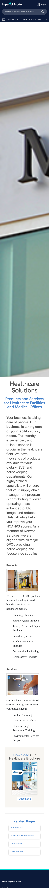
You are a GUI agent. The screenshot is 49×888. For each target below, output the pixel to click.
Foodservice (17, 827)
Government (17, 843)
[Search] (42, 11)
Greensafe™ (17, 851)
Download (25, 799)
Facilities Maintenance (22, 835)
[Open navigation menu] (3, 19)
